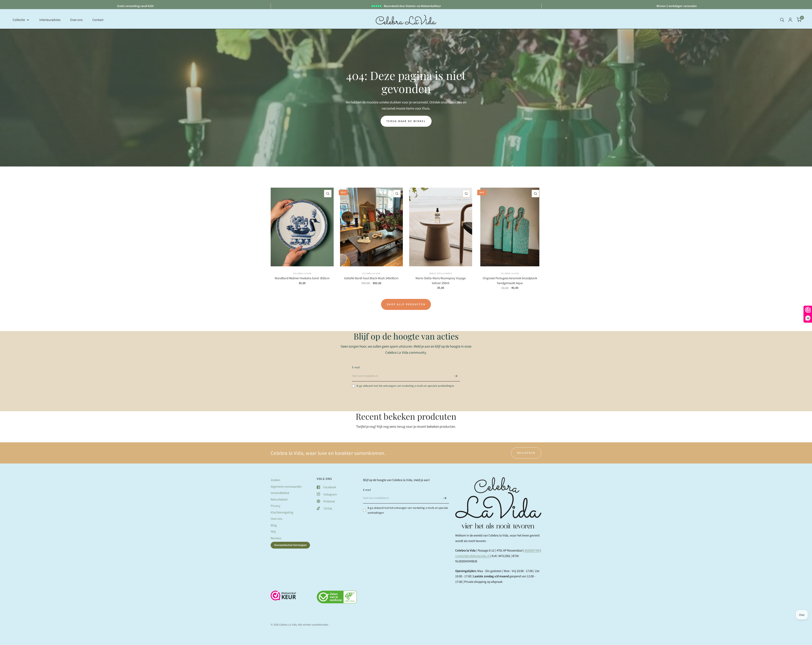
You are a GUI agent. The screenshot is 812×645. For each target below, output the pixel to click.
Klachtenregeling (282, 512)
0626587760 (532, 550)
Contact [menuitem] (97, 20)
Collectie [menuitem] (19, 20)
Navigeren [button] (526, 453)
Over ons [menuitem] (76, 20)
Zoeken (275, 480)
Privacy (275, 506)
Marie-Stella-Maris (440, 273)
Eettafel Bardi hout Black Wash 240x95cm (371, 278)
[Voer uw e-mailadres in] (455, 375)
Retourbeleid (279, 499)
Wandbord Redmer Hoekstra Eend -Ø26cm (302, 278)
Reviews (276, 538)
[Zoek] (782, 20)
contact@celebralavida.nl (472, 556)
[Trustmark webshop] (283, 598)
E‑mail (356, 367)
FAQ (273, 531)
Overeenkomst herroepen (290, 545)
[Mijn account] (790, 20)
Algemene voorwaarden (286, 486)
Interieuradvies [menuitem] (49, 20)
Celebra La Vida (302, 273)
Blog (274, 525)
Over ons (276, 519)
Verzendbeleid (280, 493)
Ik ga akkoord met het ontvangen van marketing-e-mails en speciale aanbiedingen (405, 386)
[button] (406, 121)
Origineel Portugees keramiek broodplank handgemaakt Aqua (510, 280)
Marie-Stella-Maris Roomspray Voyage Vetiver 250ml (441, 280)
